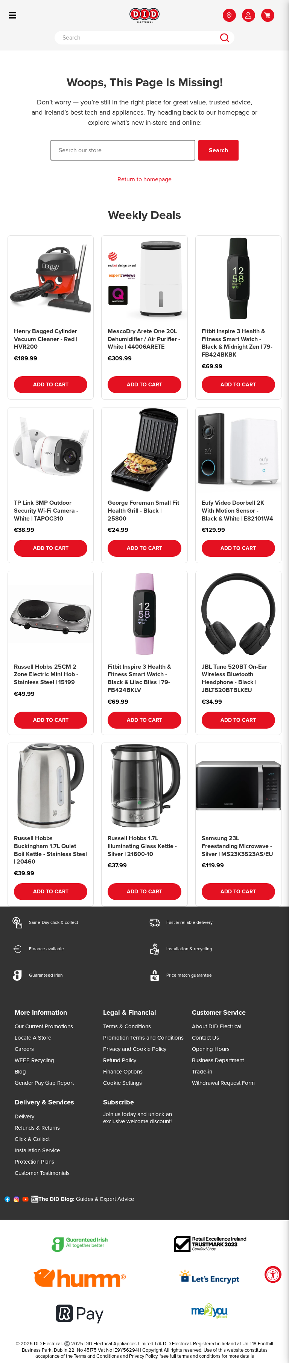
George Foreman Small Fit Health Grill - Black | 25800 (143, 510)
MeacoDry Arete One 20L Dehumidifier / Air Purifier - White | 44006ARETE (144, 339)
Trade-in (202, 1071)
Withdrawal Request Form (223, 1083)
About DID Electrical (216, 1026)
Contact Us (205, 1038)
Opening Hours (211, 1049)
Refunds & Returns (37, 1128)
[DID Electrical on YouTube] (25, 1201)
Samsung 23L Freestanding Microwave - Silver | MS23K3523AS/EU (237, 846)
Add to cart (50, 385)
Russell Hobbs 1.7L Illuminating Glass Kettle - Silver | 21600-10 (142, 846)
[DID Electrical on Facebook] (7, 1201)
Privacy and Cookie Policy (134, 1049)
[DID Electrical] (144, 15)
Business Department (218, 1060)
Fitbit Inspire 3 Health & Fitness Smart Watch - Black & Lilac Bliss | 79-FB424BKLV (139, 678)
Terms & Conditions (127, 1026)
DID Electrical (48, 1343)
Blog (20, 1071)
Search (218, 150)
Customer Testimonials (42, 1173)
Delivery (24, 1116)
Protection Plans (34, 1162)
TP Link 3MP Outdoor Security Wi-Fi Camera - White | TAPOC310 (46, 510)
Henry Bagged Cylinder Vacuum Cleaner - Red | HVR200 (45, 339)
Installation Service (37, 1150)
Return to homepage (144, 180)
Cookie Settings (122, 1083)
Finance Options (123, 1071)
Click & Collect (32, 1139)
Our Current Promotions (44, 1026)
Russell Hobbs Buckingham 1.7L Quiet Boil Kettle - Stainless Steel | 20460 (50, 850)
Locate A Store (33, 1038)
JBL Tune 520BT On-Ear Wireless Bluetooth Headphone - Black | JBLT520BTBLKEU (234, 678)
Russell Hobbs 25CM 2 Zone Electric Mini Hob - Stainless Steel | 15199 (46, 674)
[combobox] (134, 37)
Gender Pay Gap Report (44, 1083)
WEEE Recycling (34, 1060)
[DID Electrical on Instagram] (16, 1201)
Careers (24, 1049)
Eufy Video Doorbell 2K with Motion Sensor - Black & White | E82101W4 (237, 510)
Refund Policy (119, 1060)
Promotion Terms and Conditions (143, 1038)
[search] (224, 37)
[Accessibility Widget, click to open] (273, 1274)
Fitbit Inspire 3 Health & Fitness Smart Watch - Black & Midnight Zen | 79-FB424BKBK (237, 343)
